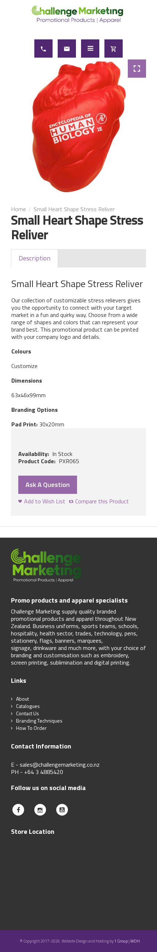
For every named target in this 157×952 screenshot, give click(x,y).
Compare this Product (102, 501)
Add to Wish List (44, 501)
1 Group (121, 941)
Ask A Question (48, 484)
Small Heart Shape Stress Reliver (74, 209)
